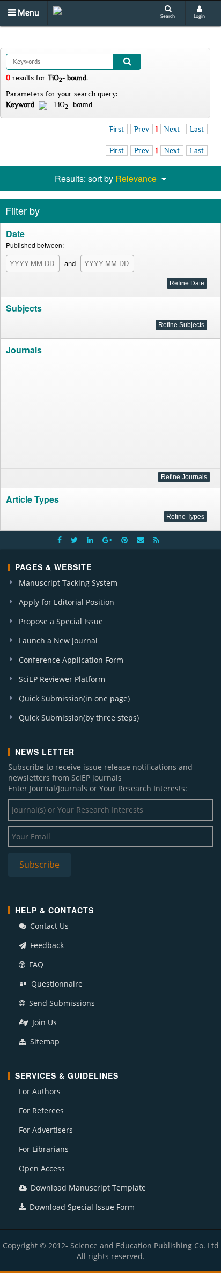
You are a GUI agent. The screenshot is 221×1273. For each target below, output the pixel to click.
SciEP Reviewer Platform (62, 679)
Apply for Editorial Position (66, 602)
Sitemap (44, 1041)
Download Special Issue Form (81, 1207)
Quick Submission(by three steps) (79, 718)
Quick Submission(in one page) (74, 698)
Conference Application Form (71, 660)
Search (167, 16)
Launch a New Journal (58, 640)
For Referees (41, 1110)
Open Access (42, 1168)
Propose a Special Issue (61, 621)
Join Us (43, 1022)
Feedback (46, 945)
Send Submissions (61, 1003)
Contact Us (48, 926)
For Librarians (44, 1149)
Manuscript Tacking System (68, 583)
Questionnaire (56, 984)
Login (199, 16)
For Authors (40, 1091)
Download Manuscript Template (87, 1188)
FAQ (35, 964)
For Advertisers (46, 1130)
